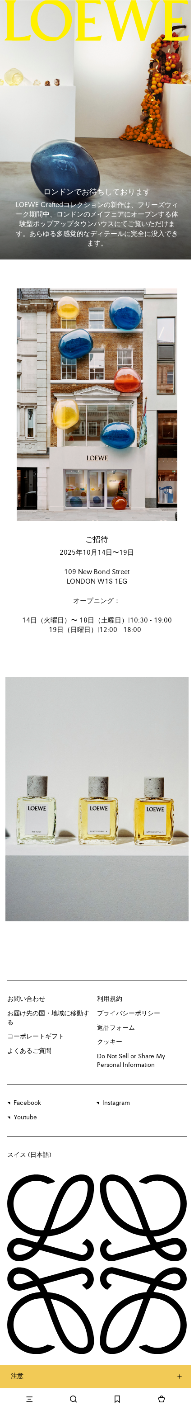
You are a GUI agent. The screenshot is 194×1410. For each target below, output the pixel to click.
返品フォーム (116, 1028)
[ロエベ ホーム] (97, 20)
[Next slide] (172, 799)
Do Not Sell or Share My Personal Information (131, 1061)
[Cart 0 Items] (161, 1399)
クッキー (109, 1042)
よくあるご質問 (29, 1051)
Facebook (27, 1103)
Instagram (116, 1103)
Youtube (25, 1117)
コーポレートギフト (35, 1036)
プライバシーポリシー (128, 1013)
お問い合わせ (26, 999)
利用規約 (109, 999)
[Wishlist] (118, 1399)
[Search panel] (73, 1399)
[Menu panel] (29, 1399)
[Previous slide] (21, 799)
